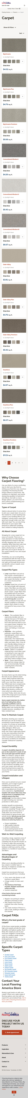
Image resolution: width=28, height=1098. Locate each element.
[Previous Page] (5, 463)
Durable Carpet (9, 954)
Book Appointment (13, 1032)
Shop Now (6, 65)
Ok (14, 1092)
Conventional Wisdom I (11, 159)
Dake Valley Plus (8, 299)
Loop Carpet (8, 962)
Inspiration (5, 1049)
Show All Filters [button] (9, 27)
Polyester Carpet (10, 973)
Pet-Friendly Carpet (10, 969)
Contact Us (5, 1061)
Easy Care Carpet (10, 956)
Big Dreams (7, 54)
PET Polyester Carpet (11, 971)
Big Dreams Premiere (10, 124)
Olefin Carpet (8, 965)
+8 (22, 61)
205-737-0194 (5, 5)
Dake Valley (7, 264)
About (4, 1057)
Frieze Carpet (8, 960)
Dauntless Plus (8, 405)
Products (15, 12)
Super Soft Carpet (10, 975)
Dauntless (6, 370)
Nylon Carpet (8, 964)
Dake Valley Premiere (10, 335)
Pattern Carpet (9, 967)
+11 (22, 166)
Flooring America (6, 12)
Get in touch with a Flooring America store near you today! (14, 999)
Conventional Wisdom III (11, 229)
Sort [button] (20, 33)
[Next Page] (22, 463)
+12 (22, 272)
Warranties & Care (8, 1053)
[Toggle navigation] (24, 5)
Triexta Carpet (9, 976)
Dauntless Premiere (9, 440)
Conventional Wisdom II (11, 194)
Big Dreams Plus (8, 89)
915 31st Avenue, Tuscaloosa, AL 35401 (12, 1070)
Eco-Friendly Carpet (10, 958)
